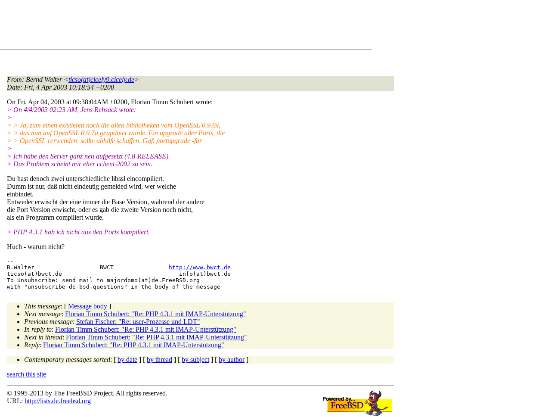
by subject (195, 359)
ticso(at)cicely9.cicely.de (101, 79)
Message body (87, 306)
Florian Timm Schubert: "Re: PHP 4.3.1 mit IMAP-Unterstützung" (155, 313)
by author (232, 359)
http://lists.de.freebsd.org (58, 401)
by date (127, 359)
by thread (159, 359)
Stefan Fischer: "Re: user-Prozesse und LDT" (138, 321)
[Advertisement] (163, 26)
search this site (26, 374)
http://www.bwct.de (200, 267)
